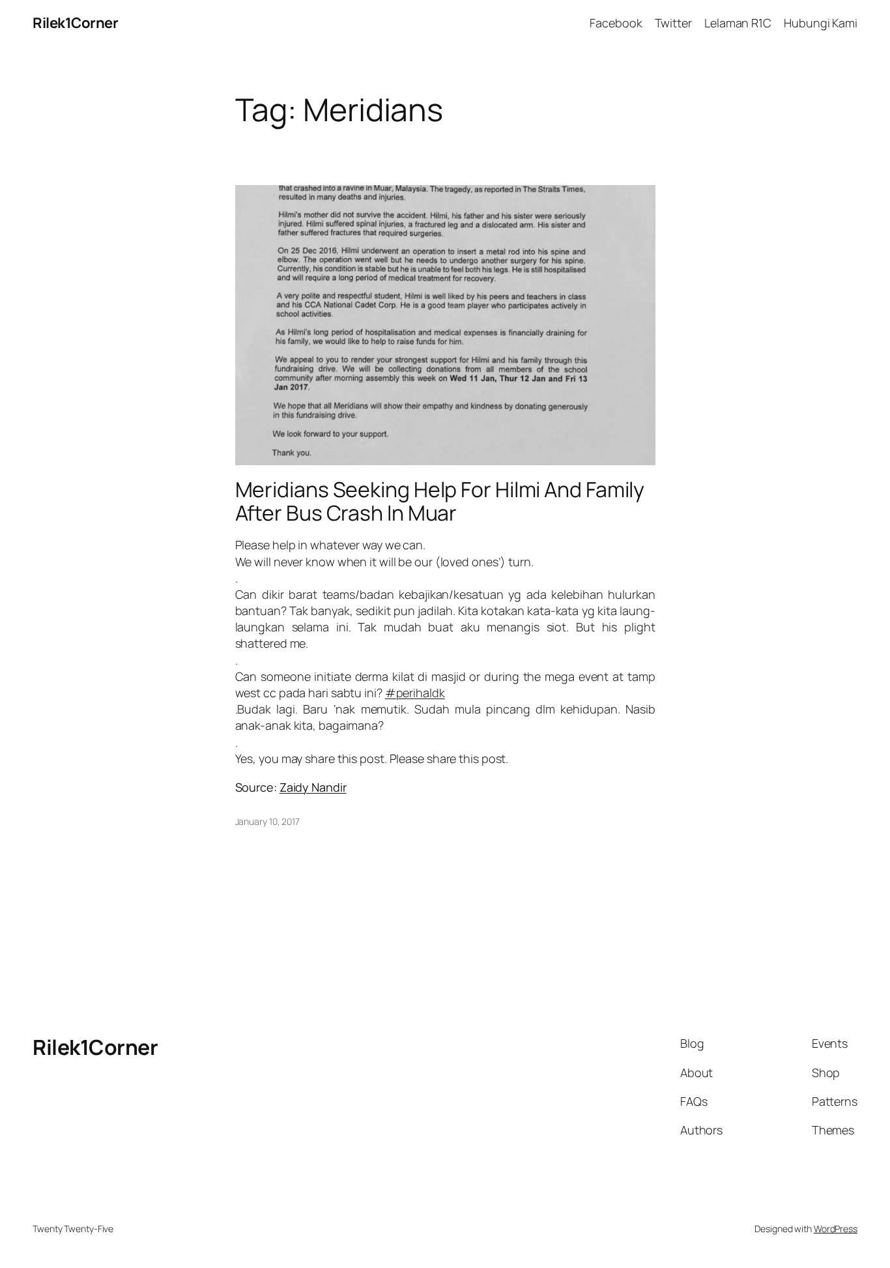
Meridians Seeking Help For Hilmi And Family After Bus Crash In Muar (440, 501)
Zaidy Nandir (313, 787)
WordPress (835, 1228)
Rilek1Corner (75, 23)
